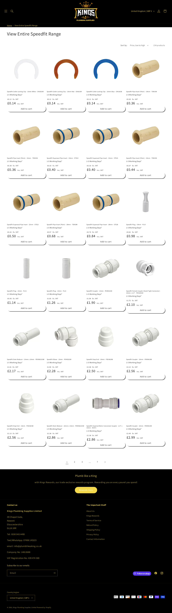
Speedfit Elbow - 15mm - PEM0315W (59, 359)
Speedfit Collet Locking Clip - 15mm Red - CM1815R (64, 92)
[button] (6, 11)
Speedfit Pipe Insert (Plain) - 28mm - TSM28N (62, 225)
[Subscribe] (54, 573)
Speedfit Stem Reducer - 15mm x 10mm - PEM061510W (25, 359)
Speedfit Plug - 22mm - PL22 (56, 291)
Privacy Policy (92, 534)
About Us (90, 511)
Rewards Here (86, 490)
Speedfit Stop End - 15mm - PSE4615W (20, 426)
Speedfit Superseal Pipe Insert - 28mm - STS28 (102, 225)
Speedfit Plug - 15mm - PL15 (16, 291)
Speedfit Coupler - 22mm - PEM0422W (139, 426)
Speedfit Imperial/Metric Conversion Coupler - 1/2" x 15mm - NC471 (104, 427)
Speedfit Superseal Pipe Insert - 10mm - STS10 (62, 158)
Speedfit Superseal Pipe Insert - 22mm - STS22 (23, 225)
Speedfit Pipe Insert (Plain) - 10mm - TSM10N (141, 92)
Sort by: (124, 45)
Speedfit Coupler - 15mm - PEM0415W (99, 291)
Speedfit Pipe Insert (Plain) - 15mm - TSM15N (22, 158)
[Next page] (105, 462)
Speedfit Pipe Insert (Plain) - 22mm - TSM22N (141, 158)
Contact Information (95, 539)
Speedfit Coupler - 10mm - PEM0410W (139, 359)
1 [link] (67, 461)
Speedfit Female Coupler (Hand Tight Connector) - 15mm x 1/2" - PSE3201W (143, 292)
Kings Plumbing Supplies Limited (25, 607)
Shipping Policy (93, 529)
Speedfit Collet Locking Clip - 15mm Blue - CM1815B (104, 92)
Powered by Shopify (44, 607)
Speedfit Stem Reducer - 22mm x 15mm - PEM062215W (65, 426)
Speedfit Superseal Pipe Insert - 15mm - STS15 (102, 158)
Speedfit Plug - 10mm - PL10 (136, 225)
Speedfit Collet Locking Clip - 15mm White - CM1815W (25, 92)
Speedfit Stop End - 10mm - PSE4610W (99, 359)
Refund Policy (92, 525)
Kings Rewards (92, 515)
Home (9, 25)
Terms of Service (93, 520)
